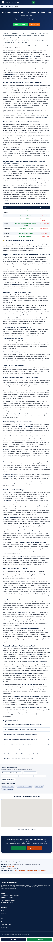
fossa (27, 870)
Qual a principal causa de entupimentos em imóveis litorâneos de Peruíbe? (23, 724)
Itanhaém (36, 85)
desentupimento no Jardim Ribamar (12, 107)
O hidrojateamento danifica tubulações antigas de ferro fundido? (20, 729)
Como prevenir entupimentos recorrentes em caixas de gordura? (20, 739)
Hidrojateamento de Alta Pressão (24, 786)
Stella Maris (25, 107)
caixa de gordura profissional (12, 476)
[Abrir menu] (49, 2)
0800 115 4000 (35, 24)
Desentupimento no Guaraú (30, 772)
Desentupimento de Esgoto (8, 786)
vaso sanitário (22, 870)
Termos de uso (4, 927)
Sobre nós (3, 913)
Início (2, 6)
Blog (2, 921)
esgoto (16, 870)
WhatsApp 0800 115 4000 (7, 897)
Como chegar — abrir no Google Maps (26, 829)
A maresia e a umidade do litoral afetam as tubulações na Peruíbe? (21, 754)
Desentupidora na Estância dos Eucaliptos (11, 772)
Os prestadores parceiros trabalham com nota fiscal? (17, 744)
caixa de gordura (42, 870)
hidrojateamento (33, 870)
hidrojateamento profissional (29, 165)
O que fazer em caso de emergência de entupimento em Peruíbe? (20, 749)
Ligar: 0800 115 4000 (35, 848)
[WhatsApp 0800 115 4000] (33, 2)
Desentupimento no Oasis (26, 776)
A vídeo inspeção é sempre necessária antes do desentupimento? (20, 734)
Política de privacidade (6, 924)
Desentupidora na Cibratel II (8, 779)
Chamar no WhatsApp (20, 24)
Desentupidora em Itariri (39, 776)
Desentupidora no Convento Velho (10, 776)
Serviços (3, 916)
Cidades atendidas (9, 6)
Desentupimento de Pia (7, 789)
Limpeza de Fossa (39, 786)
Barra (26, 99)
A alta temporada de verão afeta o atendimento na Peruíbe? (19, 758)
